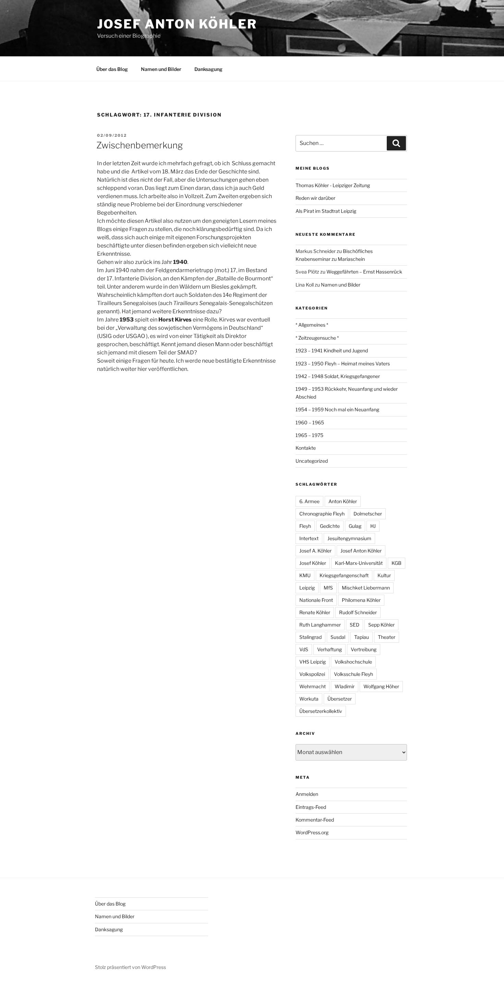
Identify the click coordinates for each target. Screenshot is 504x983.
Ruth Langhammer (320, 625)
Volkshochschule (353, 662)
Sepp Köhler (381, 625)
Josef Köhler (312, 563)
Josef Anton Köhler (177, 24)
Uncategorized (312, 461)
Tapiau (361, 637)
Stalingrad (310, 637)
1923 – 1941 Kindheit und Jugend (332, 350)
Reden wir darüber (315, 198)
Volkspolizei (312, 674)
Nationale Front (316, 600)
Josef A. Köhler (315, 551)
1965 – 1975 (309, 435)
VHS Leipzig (312, 662)
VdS (303, 649)
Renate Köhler (314, 612)
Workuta (309, 699)
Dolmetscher (367, 514)
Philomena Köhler (361, 600)
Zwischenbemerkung (139, 145)
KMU (305, 575)
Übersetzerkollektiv (320, 711)
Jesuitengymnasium (349, 538)
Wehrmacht (312, 686)
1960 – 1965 (310, 422)
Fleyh (305, 526)
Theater (386, 637)
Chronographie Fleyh (322, 514)
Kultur (384, 575)
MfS (328, 588)
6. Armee (309, 501)
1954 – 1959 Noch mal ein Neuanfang (337, 409)
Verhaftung (329, 649)
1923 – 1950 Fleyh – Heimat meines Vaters (343, 363)
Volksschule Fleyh (353, 674)
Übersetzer (339, 699)
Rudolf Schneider (358, 612)
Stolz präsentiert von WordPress (130, 967)
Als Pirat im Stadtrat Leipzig (326, 211)
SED (354, 625)
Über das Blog (112, 69)
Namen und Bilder (161, 69)
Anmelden (307, 794)
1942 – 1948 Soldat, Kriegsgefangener (338, 376)
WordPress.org (312, 832)
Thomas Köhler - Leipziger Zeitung (333, 185)
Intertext (309, 538)
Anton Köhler (342, 501)
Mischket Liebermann (366, 588)
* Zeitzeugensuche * (317, 338)
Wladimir (345, 686)
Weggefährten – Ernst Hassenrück (364, 272)
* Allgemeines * (312, 325)
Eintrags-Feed (311, 807)
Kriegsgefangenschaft (344, 575)
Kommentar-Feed (315, 820)
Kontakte (306, 448)
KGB (396, 563)
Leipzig (307, 588)
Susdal (338, 637)
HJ (373, 526)
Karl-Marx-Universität (359, 563)
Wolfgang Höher (381, 686)
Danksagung (208, 69)
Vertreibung (363, 649)
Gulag (355, 526)
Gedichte (330, 526)
